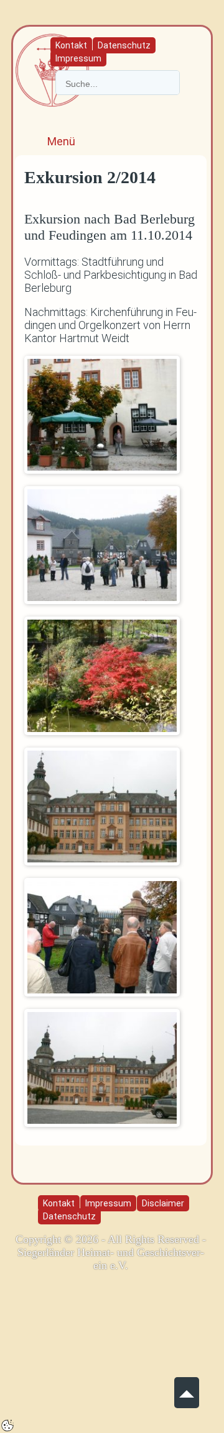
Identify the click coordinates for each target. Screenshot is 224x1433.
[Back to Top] (186, 1387)
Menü (61, 141)
